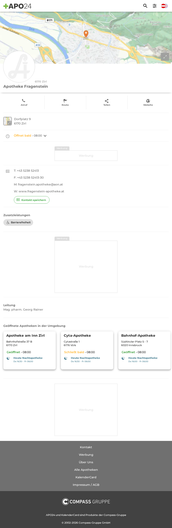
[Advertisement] (86, 155)
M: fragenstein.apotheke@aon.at (38, 184)
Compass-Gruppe (90, 522)
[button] (45, 135)
